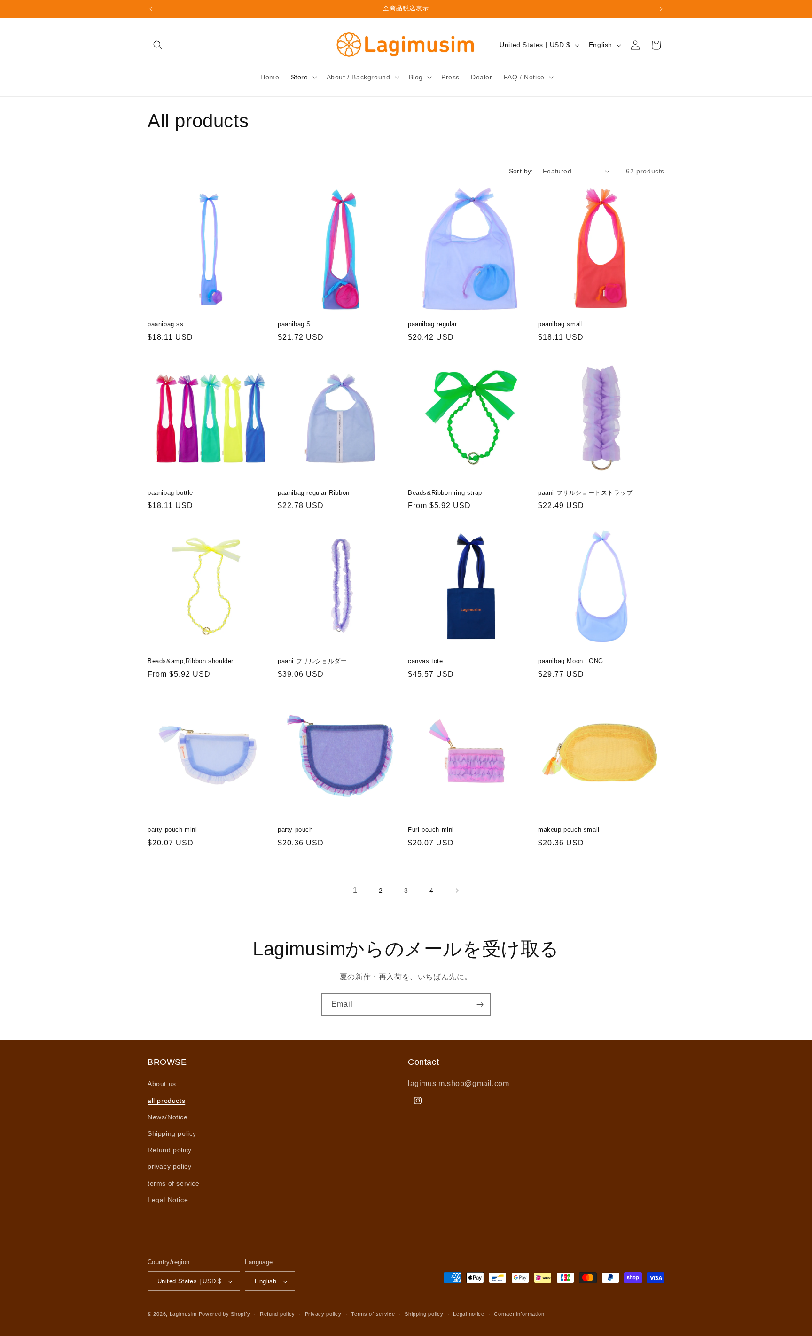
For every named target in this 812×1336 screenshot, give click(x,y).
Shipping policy (172, 1133)
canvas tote (425, 660)
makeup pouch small (569, 829)
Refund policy (170, 1150)
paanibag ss (166, 324)
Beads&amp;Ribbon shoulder (191, 660)
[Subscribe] (479, 1004)
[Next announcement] (661, 9)
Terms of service (373, 1314)
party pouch (295, 829)
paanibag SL (296, 324)
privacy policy (169, 1167)
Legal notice (468, 1314)
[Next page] (456, 890)
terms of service (174, 1183)
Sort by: (521, 171)
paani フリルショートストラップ (585, 492)
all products (166, 1100)
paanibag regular (432, 324)
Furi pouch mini (431, 829)
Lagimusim (184, 1314)
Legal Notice (168, 1199)
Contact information (519, 1314)
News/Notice (168, 1117)
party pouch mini (172, 829)
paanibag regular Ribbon (314, 492)
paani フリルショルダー (312, 660)
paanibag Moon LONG (570, 660)
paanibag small (560, 324)
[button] (158, 45)
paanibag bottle (170, 492)
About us (162, 1084)
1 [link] (355, 890)
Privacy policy (323, 1314)
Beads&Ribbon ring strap (445, 492)
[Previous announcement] (151, 9)
